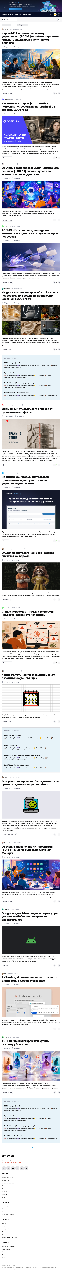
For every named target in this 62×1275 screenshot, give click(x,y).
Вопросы (18, 14)
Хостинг (4, 1223)
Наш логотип (5, 1211)
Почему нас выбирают (8, 1183)
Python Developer (10, 373)
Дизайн (5, 465)
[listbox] (9, 19)
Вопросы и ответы (7, 1188)
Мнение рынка (7, 93)
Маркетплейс (27, 14)
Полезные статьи (7, 1255)
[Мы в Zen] (26, 1168)
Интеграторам (6, 1209)
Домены (4, 1232)
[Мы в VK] (8, 1168)
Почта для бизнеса (7, 1229)
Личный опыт (7, 349)
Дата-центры (5, 1252)
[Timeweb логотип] (31, 1156)
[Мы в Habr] (17, 1168)
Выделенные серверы (8, 1234)
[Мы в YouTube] (13, 1168)
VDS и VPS (5, 1226)
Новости (5, 541)
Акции (3, 1197)
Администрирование (9, 834)
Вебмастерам (6, 1206)
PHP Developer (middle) (12, 363)
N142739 (41, 1267)
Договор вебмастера (8, 1214)
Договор (4, 1191)
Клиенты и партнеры (7, 1186)
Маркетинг (6, 599)
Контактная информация (8, 1246)
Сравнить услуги (6, 1180)
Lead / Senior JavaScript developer (16, 393)
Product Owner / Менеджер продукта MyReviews (22, 383)
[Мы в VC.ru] (22, 1168)
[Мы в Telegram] (4, 1168)
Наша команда (6, 1249)
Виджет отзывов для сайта (9, 1237)
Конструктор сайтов (7, 1177)
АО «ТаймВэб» (12, 1265)
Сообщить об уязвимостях (9, 1257)
